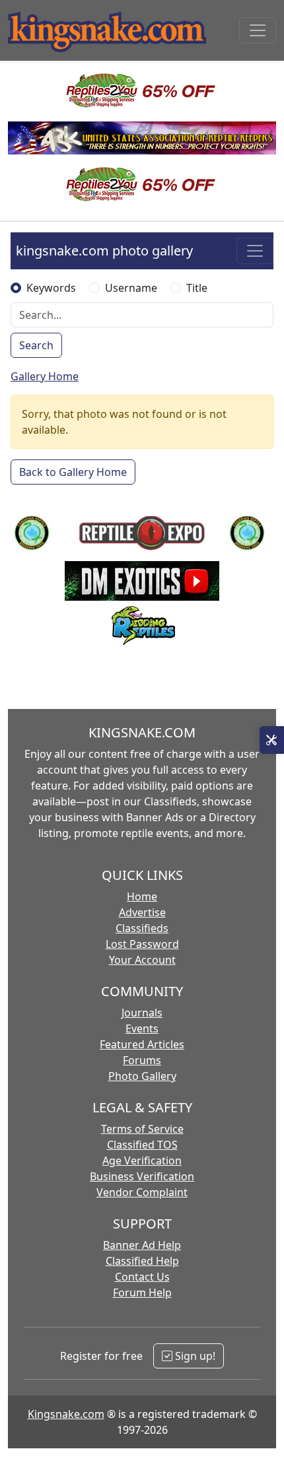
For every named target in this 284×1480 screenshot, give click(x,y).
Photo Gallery (142, 1076)
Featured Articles (142, 1044)
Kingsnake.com (66, 1414)
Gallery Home (45, 376)
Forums (142, 1060)
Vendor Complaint (142, 1192)
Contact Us (142, 1276)
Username (131, 288)
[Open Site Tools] (272, 740)
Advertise (142, 912)
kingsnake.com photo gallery (104, 250)
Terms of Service (142, 1129)
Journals (142, 1012)
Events (142, 1028)
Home (142, 896)
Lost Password (142, 944)
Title (196, 288)
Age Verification (142, 1160)
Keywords (51, 288)
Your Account (142, 960)
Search (36, 345)
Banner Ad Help (142, 1245)
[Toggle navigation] (257, 30)
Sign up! (193, 1356)
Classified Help (142, 1261)
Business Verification (142, 1176)
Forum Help (142, 1292)
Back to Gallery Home (73, 472)
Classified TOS (142, 1144)
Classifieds (142, 928)
